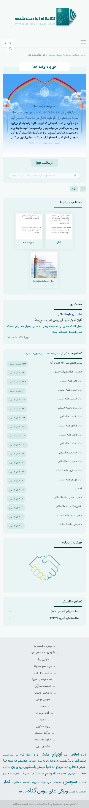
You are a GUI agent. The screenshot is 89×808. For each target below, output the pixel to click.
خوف (66, 767)
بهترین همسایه (43, 645)
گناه (32, 791)
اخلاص (74, 754)
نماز (6, 782)
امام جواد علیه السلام (70, 452)
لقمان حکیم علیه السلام (69, 506)
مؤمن (70, 781)
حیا (5, 760)
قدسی (78, 488)
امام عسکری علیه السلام (69, 470)
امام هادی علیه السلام (70, 461)
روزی (19, 767)
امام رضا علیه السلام (71, 443)
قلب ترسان (43, 712)
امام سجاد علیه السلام (70, 408)
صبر (64, 773)
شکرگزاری (72, 774)
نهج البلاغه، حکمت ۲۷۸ (18, 337)
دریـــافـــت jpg (44, 162)
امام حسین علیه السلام (69, 398)
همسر (71, 792)
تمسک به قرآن (43, 686)
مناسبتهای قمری (69, 618)
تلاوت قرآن (53, 761)
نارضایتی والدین (43, 692)
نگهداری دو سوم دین (43, 652)
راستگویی (29, 767)
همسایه (81, 791)
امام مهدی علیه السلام (70, 479)
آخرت (83, 755)
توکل (39, 761)
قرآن (6, 773)
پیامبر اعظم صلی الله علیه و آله (66, 363)
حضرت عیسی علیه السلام (68, 497)
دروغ (59, 767)
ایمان (43, 719)
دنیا (48, 767)
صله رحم (52, 773)
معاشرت (16, 782)
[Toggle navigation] (83, 42)
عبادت (41, 774)
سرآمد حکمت (43, 732)
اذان (74, 189)
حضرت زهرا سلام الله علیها (68, 371)
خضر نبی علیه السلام (71, 524)
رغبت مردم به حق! (43, 679)
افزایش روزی (41, 754)
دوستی (41, 767)
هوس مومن (43, 699)
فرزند (12, 774)
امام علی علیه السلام (71, 381)
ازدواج (57, 754)
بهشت (63, 760)
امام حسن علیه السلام (70, 390)
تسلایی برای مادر (43, 672)
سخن (82, 773)
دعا (53, 767)
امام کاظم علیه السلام (70, 435)
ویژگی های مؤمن (52, 791)
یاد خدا (22, 791)
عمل (28, 773)
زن (13, 766)
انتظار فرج (25, 755)
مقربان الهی (43, 746)
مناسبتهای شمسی (68, 611)
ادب (66, 754)
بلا (70, 760)
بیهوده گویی (43, 726)
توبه (45, 760)
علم (34, 773)
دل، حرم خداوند (43, 666)
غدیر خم (19, 773)
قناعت (82, 782)
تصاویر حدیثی (71, 55)
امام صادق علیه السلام (70, 425)
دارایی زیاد (43, 659)
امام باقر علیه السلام (71, 416)
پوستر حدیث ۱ (55, 55)
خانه (83, 55)
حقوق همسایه (43, 739)
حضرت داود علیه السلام (69, 515)
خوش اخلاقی (77, 767)
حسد (43, 706)
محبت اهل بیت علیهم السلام (42, 782)
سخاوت (6, 767)
